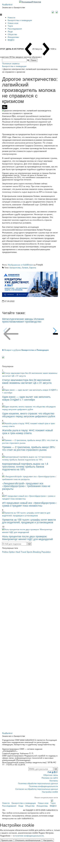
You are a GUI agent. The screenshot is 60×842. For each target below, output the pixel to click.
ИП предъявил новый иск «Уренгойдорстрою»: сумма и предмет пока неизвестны (29, 504)
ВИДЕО (11, 39)
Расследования (15, 28)
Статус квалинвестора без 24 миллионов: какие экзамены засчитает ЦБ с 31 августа (26, 381)
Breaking (37, 551)
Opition (12, 551)
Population (46, 551)
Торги (10, 25)
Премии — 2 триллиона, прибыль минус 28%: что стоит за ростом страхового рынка (28, 448)
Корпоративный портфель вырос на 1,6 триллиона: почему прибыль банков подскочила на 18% (25, 466)
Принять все (6, 840)
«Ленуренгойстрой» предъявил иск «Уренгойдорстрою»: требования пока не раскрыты (26, 486)
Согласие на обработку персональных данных (36, 789)
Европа (32, 267)
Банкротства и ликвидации (20, 20)
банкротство (15, 267)
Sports (30, 551)
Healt (18, 551)
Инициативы (13, 37)
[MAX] (53, 11)
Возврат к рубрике (26, 349)
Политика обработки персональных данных (38, 783)
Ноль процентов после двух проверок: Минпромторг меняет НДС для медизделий (27, 537)
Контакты (54, 780)
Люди (10, 31)
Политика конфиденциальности (43, 786)
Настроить (48, 840)
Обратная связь (50, 774)
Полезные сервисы (11, 63)
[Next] (55, 331)
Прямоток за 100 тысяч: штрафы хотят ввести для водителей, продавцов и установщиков (29, 521)
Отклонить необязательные (27, 840)
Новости (11, 17)
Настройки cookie (50, 791)
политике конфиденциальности (29, 835)
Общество (12, 34)
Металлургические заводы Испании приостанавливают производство (23, 320)
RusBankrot (7, 4)
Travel (23, 551)
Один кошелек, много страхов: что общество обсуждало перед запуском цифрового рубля (28, 414)
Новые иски (13, 23)
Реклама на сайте (50, 777)
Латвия (25, 267)
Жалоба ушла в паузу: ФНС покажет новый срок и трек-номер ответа (27, 431)
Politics (5, 551)
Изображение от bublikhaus (20, 264)
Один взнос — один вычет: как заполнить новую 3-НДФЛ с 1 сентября (26, 398)
